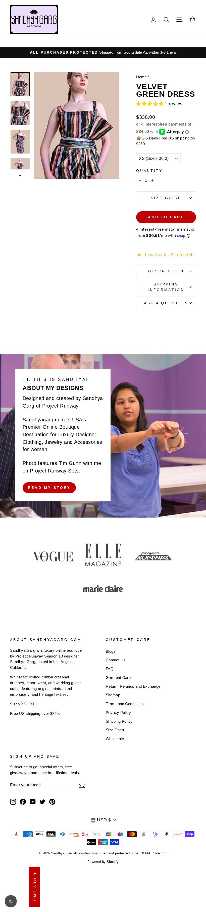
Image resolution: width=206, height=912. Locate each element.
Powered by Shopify (103, 862)
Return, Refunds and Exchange (133, 686)
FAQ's (111, 669)
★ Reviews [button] (35, 887)
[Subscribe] (82, 785)
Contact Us (116, 660)
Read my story (49, 488)
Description (166, 271)
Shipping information (166, 287)
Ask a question (166, 303)
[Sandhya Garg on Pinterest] (52, 802)
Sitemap (113, 695)
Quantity (149, 171)
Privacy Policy (118, 712)
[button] (150, 103)
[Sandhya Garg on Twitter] (42, 802)
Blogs (111, 651)
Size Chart (115, 730)
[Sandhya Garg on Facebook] (23, 802)
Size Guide (166, 198)
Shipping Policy (119, 721)
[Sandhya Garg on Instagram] (13, 802)
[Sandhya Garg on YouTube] (33, 802)
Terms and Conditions (125, 704)
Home (141, 77)
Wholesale (115, 739)
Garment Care (118, 677)
